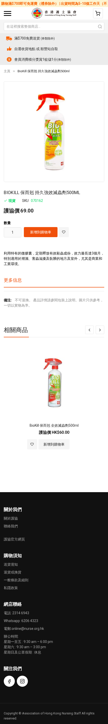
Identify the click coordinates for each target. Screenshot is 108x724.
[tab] (54, 282)
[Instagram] (22, 681)
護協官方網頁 (14, 539)
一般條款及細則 (16, 580)
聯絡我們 (11, 526)
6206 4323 (29, 621)
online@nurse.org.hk (28, 629)
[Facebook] (9, 681)
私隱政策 (11, 588)
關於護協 (11, 518)
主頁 (7, 71)
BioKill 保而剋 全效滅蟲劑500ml (54, 425)
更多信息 (13, 280)
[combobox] (54, 26)
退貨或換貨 (12, 572)
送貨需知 (11, 564)
